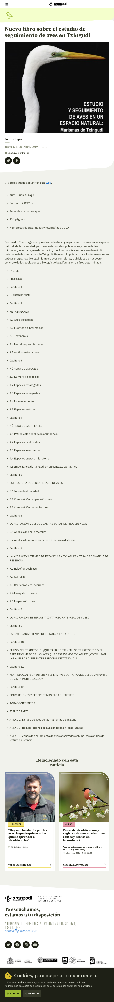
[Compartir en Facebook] (16, 160)
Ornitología (13, 139)
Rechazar (33, 993)
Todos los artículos (19, 865)
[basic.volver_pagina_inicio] (58, 4)
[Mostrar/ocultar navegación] (7, 4)
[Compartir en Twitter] (8, 160)
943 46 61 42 (13, 927)
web (48, 182)
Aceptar (14, 993)
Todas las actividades (75, 865)
